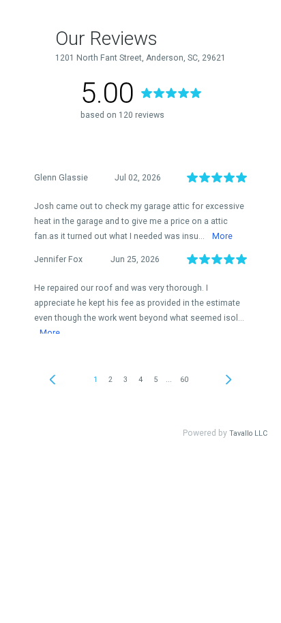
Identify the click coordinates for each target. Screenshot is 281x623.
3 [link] (125, 379)
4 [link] (140, 379)
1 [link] (95, 379)
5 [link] (155, 379)
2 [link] (110, 379)
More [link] (222, 236)
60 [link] (184, 379)
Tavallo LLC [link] (248, 433)
